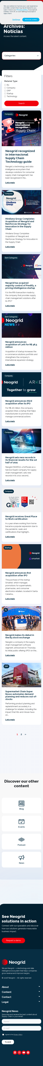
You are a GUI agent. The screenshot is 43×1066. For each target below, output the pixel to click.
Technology (12, 96)
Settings (16, 20)
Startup (10, 93)
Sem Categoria (11, 258)
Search (22, 103)
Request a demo (13, 940)
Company (11, 88)
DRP (9, 91)
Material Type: (11, 81)
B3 (8, 85)
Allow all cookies (31, 19)
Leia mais (10, 183)
